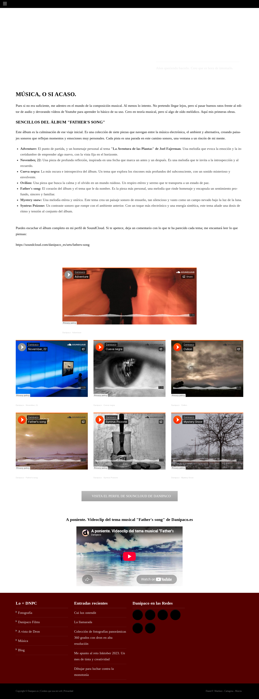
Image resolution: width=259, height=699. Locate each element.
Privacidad (68, 691)
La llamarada (83, 622)
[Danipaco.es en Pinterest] (150, 628)
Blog (21, 650)
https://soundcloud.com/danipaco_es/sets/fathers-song (52, 245)
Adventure (76, 332)
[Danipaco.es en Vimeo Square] (150, 614)
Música (23, 641)
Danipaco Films (29, 622)
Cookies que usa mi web (51, 691)
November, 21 (32, 405)
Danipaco (66, 332)
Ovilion (184, 405)
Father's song (32, 478)
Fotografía (25, 613)
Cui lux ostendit (85, 613)
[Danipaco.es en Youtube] (138, 614)
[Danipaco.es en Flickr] (163, 614)
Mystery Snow (187, 478)
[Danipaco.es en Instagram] (175, 614)
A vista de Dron (29, 631)
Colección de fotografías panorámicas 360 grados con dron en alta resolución (100, 638)
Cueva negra (109, 405)
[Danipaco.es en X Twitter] (138, 628)
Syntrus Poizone (111, 478)
